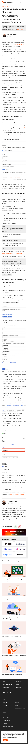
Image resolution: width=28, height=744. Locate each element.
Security (17, 702)
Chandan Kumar (12, 501)
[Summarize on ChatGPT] (12, 22)
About (17, 684)
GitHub (5, 705)
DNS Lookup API (7, 692)
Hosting (16, 705)
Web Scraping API (7, 684)
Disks (24, 128)
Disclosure (5, 723)
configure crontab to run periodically (12, 253)
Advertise (18, 687)
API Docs (5, 702)
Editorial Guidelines (8, 726)
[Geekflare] (7, 2)
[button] (24, 2)
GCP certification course (17, 494)
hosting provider (19, 44)
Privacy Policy (6, 717)
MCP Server (6, 699)
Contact (18, 690)
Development (18, 699)
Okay (5, 740)
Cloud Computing (6, 6)
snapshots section (15, 177)
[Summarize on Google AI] (15, 22)
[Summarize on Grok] (20, 22)
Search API (6, 687)
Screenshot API (7, 690)
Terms (4, 715)
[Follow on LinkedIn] (15, 503)
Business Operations (20, 708)
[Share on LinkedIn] (17, 22)
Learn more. (20, 29)
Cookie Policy (6, 720)
